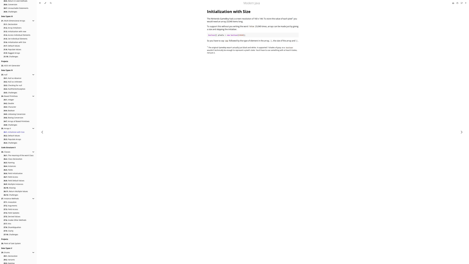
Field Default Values (14, 180)
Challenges (10, 12)
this (7, 223)
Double (9, 103)
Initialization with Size (15, 42)
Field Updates (11, 213)
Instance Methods (10, 198)
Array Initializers (12, 28)
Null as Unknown (13, 82)
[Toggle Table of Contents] (40, 3)
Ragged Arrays (12, 53)
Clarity (8, 231)
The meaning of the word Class (18, 155)
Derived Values (12, 216)
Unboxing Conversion (15, 114)
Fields (8, 170)
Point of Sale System (11, 243)
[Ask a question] (465, 3)
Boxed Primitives (9, 96)
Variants (9, 259)
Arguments (10, 205)
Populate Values (12, 49)
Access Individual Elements (17, 35)
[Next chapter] (461, 132)
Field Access (11, 177)
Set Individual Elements (15, 39)
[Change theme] (45, 3)
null (4, 74)
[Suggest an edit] (462, 3)
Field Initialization (13, 173)
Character (10, 107)
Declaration (10, 24)
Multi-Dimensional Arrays (13, 21)
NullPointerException (14, 89)
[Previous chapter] (42, 132)
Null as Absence (12, 78)
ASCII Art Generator (10, 65)
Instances (10, 166)
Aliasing (10, 188)
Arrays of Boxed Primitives (16, 121)
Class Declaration (13, 159)
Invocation (10, 202)
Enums (5, 252)
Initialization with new (15, 31)
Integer (9, 100)
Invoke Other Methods (15, 220)
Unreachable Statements (16, 8)
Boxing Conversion (13, 117)
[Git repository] (458, 3)
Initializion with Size (14, 132)
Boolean (9, 110)
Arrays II (6, 128)
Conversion (10, 4)
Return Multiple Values (16, 191)
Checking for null (13, 85)
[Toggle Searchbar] (50, 3)
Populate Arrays (12, 139)
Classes (5, 152)
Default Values (12, 46)
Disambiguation (12, 227)
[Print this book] (453, 3)
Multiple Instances (13, 184)
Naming (9, 162)
